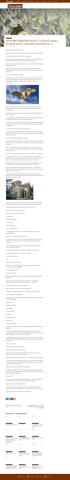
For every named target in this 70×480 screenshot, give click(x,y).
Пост (37, 1)
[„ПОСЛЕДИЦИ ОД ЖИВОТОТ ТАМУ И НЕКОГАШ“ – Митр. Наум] (25, 433)
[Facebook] (7, 399)
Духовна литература (12, 36)
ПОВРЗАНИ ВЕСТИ (10, 413)
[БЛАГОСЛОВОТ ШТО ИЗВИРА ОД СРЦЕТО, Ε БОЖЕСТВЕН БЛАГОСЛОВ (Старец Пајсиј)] (12, 461)
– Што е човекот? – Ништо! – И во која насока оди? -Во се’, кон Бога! (37, 426)
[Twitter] (9, 399)
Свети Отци (25, 1)
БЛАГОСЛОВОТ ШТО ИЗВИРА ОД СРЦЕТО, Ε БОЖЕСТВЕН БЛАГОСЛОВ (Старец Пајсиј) (11, 467)
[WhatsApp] (14, 399)
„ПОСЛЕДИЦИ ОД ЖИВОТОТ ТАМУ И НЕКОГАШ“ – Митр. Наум (24, 439)
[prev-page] (6, 470)
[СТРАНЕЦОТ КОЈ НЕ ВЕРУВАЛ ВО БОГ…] (38, 433)
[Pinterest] (12, 399)
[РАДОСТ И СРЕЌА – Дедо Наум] (12, 448)
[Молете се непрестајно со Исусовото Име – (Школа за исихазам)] (25, 448)
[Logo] (10, 1)
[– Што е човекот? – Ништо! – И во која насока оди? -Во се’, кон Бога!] (38, 420)
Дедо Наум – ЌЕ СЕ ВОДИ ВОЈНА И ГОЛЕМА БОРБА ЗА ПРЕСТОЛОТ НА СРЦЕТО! (37, 454)
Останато (50, 1)
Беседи (32, 1)
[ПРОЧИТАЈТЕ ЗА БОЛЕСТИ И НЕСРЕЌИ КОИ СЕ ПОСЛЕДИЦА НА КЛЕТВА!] (38, 461)
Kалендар (43, 1)
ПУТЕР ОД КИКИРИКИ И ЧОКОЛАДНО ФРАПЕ (14, 406)
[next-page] (8, 470)
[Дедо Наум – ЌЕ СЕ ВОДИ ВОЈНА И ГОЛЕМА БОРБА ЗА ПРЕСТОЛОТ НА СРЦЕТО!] (38, 448)
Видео (55, 1)
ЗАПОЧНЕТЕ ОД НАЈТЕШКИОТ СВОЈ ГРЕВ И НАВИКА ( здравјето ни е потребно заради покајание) (35, 406)
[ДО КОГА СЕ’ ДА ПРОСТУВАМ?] (12, 420)
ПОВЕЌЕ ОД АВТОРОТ (21, 413)
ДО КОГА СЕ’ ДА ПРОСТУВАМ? (12, 424)
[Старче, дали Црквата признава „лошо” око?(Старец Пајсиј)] (25, 461)
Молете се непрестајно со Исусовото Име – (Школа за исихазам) (24, 454)
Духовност (17, 1)
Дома (7, 36)
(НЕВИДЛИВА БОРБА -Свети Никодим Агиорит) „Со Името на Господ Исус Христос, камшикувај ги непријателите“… (12, 440)
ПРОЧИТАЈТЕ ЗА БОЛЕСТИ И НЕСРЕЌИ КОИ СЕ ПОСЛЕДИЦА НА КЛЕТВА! (37, 467)
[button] (63, 1)
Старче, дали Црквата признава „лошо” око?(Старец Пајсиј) (25, 467)
